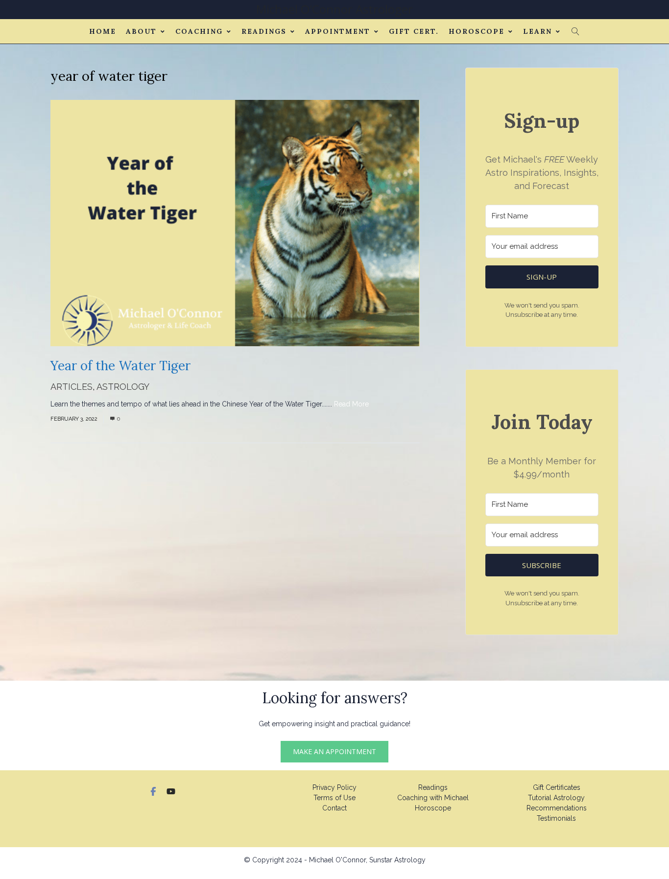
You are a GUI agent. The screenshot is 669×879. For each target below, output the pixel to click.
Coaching (199, 31)
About (141, 31)
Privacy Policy (334, 787)
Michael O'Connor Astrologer (334, 9)
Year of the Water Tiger (120, 365)
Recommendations (556, 808)
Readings (264, 31)
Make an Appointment (334, 751)
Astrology (122, 386)
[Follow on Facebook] (153, 791)
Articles (71, 386)
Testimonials (556, 818)
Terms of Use (334, 798)
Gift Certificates (556, 787)
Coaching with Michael (433, 798)
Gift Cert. (414, 31)
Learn (537, 31)
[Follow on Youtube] (171, 791)
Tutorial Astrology (556, 798)
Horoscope (476, 31)
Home (102, 31)
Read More (351, 404)
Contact (334, 808)
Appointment (337, 31)
